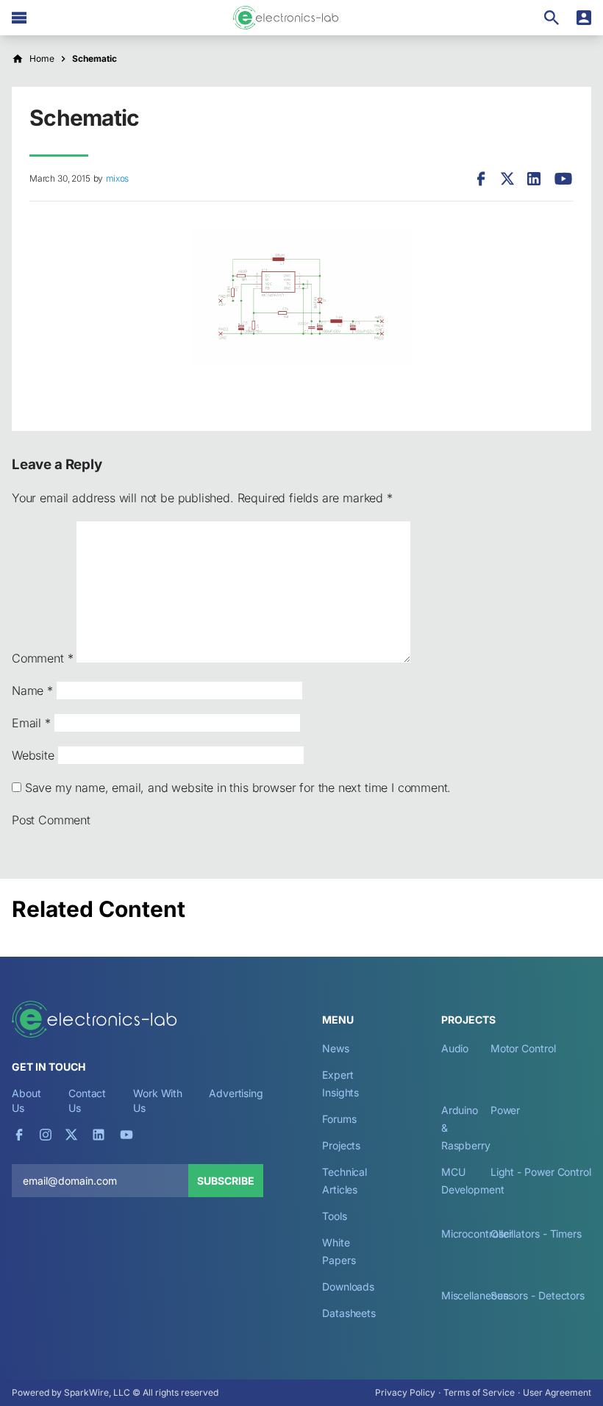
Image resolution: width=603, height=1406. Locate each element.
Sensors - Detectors (537, 1295)
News (335, 1048)
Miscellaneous (474, 1295)
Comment (42, 658)
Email (31, 723)
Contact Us (87, 1100)
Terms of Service (479, 1392)
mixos (117, 178)
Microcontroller (477, 1233)
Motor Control (523, 1048)
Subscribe (225, 1180)
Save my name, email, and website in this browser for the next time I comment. (238, 787)
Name (32, 690)
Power (505, 1110)
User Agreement (557, 1392)
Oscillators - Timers (536, 1233)
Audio (455, 1048)
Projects (341, 1145)
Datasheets (349, 1313)
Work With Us (157, 1100)
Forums (339, 1119)
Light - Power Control (540, 1172)
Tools (334, 1216)
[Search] (551, 17)
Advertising (236, 1093)
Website (33, 755)
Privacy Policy (405, 1392)
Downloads (348, 1286)
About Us (26, 1100)
